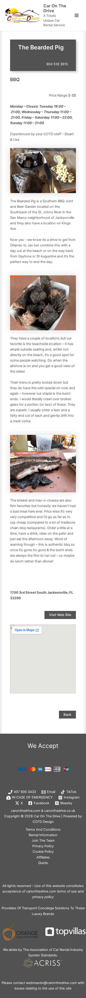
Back (67, 715)
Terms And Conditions (43, 829)
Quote (43, 863)
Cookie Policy (43, 852)
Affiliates (43, 857)
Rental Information (43, 835)
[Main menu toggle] (76, 15)
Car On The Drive (54, 8)
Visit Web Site (60, 615)
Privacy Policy (43, 846)
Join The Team (43, 840)
